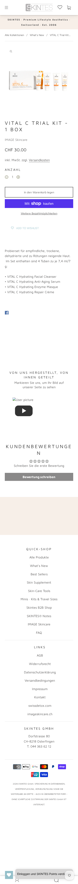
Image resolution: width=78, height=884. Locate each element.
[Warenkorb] (68, 7)
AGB (40, 655)
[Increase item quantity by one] (18, 177)
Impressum (40, 689)
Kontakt (40, 697)
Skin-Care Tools (39, 591)
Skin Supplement (39, 582)
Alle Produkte (39, 557)
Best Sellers (39, 574)
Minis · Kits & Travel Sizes (39, 599)
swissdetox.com (39, 705)
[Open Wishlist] (9, 875)
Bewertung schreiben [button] (39, 477)
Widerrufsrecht (40, 664)
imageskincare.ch (39, 714)
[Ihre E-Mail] (39, 521)
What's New (37, 35)
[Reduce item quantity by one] (6, 177)
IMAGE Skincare (16, 139)
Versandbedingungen (40, 680)
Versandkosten (39, 160)
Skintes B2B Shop (39, 607)
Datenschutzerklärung (40, 672)
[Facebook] (6, 312)
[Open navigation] (9, 8)
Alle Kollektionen (14, 35)
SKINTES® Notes (39, 616)
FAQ (39, 632)
